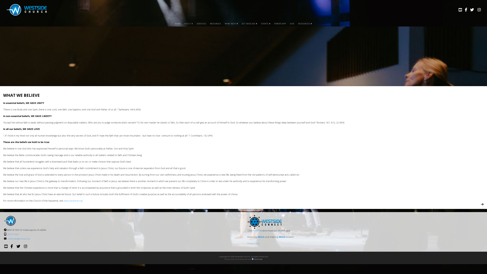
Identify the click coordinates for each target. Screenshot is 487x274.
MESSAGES (215, 24)
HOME (178, 24)
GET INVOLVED (249, 24)
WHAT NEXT (231, 24)
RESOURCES (304, 24)
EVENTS (265, 24)
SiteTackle (258, 259)
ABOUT (188, 24)
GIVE (292, 24)
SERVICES (201, 24)
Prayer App (280, 24)
